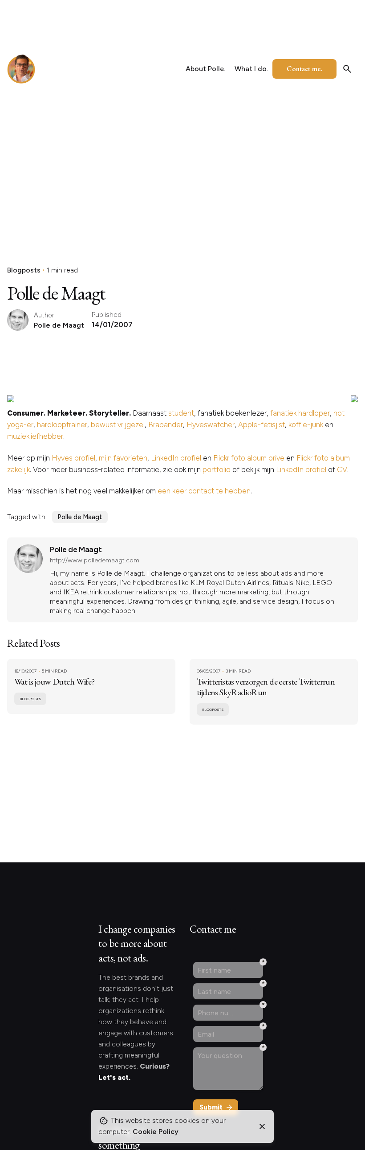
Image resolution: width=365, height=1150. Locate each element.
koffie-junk (305, 424)
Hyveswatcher (211, 424)
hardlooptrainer (62, 424)
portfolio (217, 469)
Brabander (165, 424)
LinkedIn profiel (176, 457)
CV (342, 469)
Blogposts (24, 270)
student (181, 413)
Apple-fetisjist (261, 424)
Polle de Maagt (79, 517)
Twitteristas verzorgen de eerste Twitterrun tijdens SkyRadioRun (266, 687)
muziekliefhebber (35, 436)
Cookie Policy (155, 1131)
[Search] (347, 69)
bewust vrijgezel (118, 424)
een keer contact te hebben (204, 490)
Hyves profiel (73, 457)
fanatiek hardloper (300, 413)
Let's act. (114, 1077)
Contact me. (304, 68)
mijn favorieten (123, 457)
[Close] (262, 1126)
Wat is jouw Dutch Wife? (54, 681)
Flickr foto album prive (248, 457)
